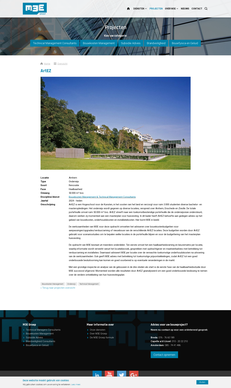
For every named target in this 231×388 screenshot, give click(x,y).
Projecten (156, 8)
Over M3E (170, 8)
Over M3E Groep (98, 333)
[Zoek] (206, 8)
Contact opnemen (164, 354)
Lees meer (75, 384)
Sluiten (202, 382)
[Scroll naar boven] (217, 375)
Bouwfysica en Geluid (185, 43)
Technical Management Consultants (55, 43)
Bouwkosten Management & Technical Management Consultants (102, 196)
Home (130, 8)
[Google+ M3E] (133, 372)
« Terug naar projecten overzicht (58, 287)
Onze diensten (97, 329)
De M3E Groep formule (102, 337)
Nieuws (185, 8)
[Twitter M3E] (123, 372)
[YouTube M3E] (111, 372)
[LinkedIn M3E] (99, 372)
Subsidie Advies (130, 43)
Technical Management (89, 284)
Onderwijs (71, 284)
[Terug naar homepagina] (45, 8)
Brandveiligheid (156, 43)
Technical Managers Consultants (43, 329)
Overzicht (62, 63)
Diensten (138, 8)
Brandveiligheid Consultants (40, 341)
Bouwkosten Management (99, 43)
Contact (197, 8)
